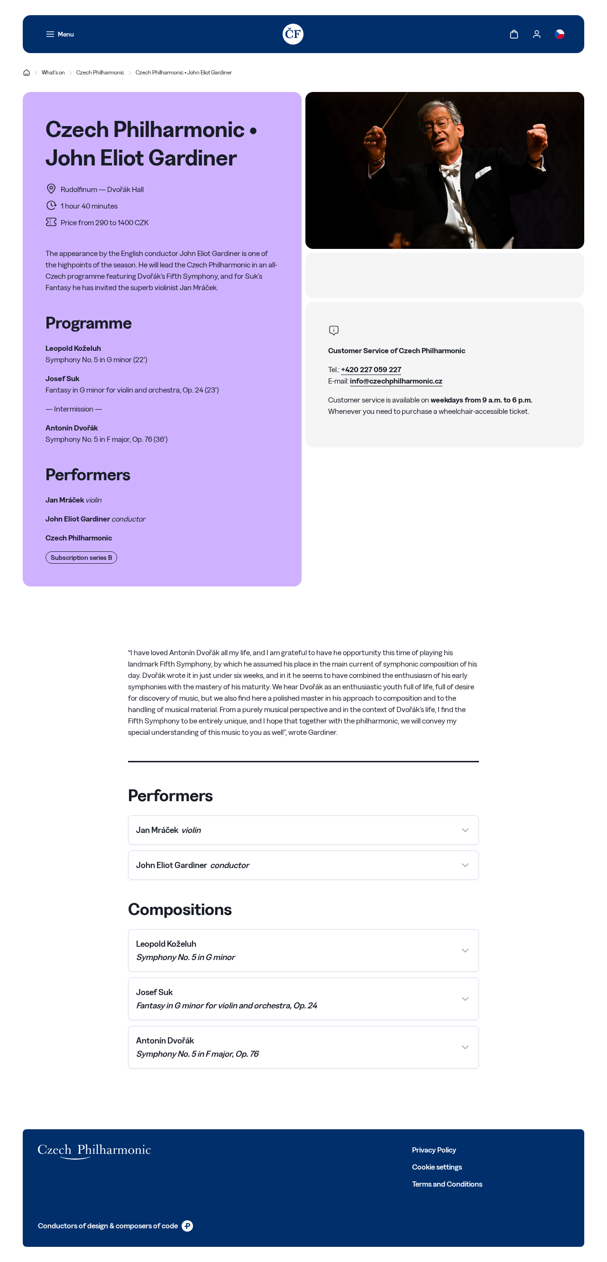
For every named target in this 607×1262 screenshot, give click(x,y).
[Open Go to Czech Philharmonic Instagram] (225, 1149)
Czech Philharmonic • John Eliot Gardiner (184, 72)
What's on (53, 72)
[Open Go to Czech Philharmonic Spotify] (266, 1149)
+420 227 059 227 (371, 370)
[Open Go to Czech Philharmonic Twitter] (204, 1149)
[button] (303, 830)
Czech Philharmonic (100, 72)
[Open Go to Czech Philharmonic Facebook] (183, 1149)
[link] (60, 34)
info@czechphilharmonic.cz (396, 381)
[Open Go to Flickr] (287, 1149)
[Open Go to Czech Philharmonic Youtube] (245, 1149)
